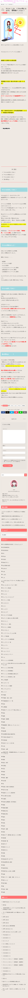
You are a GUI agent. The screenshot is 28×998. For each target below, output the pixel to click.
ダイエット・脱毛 (7, 624)
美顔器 (4, 838)
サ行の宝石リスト (7, 947)
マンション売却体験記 (8, 670)
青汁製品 (5, 883)
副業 (4, 722)
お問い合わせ (6, 916)
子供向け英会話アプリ (8, 737)
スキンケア (5, 612)
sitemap (4, 905)
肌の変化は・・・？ (9, 179)
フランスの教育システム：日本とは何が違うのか (13, 522)
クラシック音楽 (6, 600)
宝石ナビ (5, 978)
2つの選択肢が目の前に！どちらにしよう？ (13, 544)
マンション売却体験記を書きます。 (11, 673)
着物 (4, 804)
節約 (4, 817)
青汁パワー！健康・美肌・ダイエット (11, 877)
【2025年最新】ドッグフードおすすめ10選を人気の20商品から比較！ (14, 908)
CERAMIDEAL (6, 547)
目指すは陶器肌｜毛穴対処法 (9, 801)
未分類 (4, 780)
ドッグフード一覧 (7, 642)
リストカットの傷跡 (7, 685)
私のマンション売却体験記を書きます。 (12, 981)
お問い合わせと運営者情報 (9, 925)
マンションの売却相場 (8, 660)
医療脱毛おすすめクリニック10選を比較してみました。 (14, 974)
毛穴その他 (5, 789)
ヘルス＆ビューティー (8, 654)
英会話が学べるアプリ (8, 859)
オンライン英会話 (7, 588)
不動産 (4, 695)
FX (3, 553)
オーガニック (6, 591)
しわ (4, 577)
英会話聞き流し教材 (7, 862)
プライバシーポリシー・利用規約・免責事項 (13, 959)
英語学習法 (5, 868)
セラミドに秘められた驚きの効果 (10, 618)
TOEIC (4, 559)
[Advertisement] (14, 148)
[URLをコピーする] (25, 412)
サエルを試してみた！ (9, 177)
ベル (4, 657)
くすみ (11, 405)
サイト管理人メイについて (9, 944)
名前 (4, 445)
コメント (5, 429)
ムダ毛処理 (5, 679)
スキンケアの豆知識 (7, 615)
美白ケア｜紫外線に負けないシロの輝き (12, 835)
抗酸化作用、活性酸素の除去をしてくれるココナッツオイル (14, 752)
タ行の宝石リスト (7, 950)
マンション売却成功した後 (9, 676)
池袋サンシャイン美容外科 (9, 792)
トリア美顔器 (6, 636)
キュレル (5, 594)
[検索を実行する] (25, 475)
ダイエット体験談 (7, 627)
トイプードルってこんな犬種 (9, 633)
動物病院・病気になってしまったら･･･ (12, 725)
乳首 (4, 704)
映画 (4, 771)
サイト (4, 455)
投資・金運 (5, 749)
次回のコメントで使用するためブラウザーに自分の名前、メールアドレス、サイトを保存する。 (14, 461)
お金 (4, 571)
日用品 (4, 765)
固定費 (4, 731)
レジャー (5, 692)
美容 (4, 832)
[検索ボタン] (26, 1)
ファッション (6, 648)
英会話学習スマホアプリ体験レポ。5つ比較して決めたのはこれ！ (14, 985)
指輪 (4, 756)
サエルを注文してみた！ (10, 172)
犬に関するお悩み (7, 795)
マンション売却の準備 (8, 667)
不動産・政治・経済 (7, 698)
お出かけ (5, 568)
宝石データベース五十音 (8, 743)
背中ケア (5, 844)
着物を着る (5, 814)
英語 (4, 865)
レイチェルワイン (7, 689)
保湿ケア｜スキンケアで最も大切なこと (12, 710)
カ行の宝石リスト (7, 938)
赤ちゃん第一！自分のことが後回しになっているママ (14, 989)
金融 (4, 874)
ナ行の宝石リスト (7, 953)
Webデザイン (6, 562)
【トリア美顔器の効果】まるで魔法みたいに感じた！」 (14, 913)
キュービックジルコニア (8, 597)
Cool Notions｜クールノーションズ (14, 1)
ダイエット (5, 621)
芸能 (4, 853)
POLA (4, 556)
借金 (4, 713)
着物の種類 (5, 807)
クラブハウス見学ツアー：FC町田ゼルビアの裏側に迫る (13, 512)
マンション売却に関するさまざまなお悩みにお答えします (14, 664)
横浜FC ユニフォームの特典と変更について (12, 519)
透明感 (23, 405)
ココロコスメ (6, 603)
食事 (4, 892)
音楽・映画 (5, 889)
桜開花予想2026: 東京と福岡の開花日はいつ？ (12, 516)
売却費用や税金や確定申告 (9, 734)
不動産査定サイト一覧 (8, 701)
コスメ (4, 606)
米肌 (4, 823)
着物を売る (5, 811)
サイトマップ (6, 941)
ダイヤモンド (6, 630)
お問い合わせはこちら (8, 928)
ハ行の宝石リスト (7, 956)
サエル (19, 405)
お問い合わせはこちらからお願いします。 (12, 931)
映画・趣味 (5, 777)
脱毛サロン (5, 850)
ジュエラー (5, 609)
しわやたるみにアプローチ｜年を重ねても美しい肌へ (14, 581)
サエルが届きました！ (9, 174)
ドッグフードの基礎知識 (8, 639)
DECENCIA (5, 12)
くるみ (4, 574)
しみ (15, 405)
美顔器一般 (5, 841)
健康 (4, 716)
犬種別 (4, 798)
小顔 (4, 746)
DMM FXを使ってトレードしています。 (12, 902)
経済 (4, 826)
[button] (3, 412)
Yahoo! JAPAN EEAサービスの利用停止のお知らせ (13, 525)
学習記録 (5, 740)
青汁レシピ (5, 880)
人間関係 (5, 707)
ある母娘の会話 (6, 565)
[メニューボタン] (1, 1)
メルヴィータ (6, 682)
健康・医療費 (6, 719)
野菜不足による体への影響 (9, 871)
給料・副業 (5, 829)
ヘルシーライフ (6, 651)
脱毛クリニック (6, 847)
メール (4, 450)
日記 (4, 768)
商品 (4, 728)
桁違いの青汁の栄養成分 (8, 786)
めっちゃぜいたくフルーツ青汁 (10, 585)
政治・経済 (5, 762)
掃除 (4, 759)
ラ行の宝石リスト (7, 971)
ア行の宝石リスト (7, 934)
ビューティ (5, 645)
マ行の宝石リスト (7, 968)
